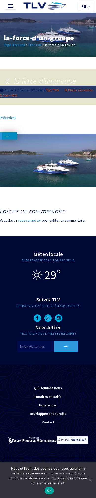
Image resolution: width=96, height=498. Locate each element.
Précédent (8, 124)
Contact (48, 422)
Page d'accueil (14, 45)
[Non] (89, 480)
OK (49, 491)
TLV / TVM (35, 45)
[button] (86, 6)
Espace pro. (48, 405)
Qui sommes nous (48, 388)
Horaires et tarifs (48, 396)
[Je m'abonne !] (66, 346)
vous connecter (29, 220)
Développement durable (48, 413)
